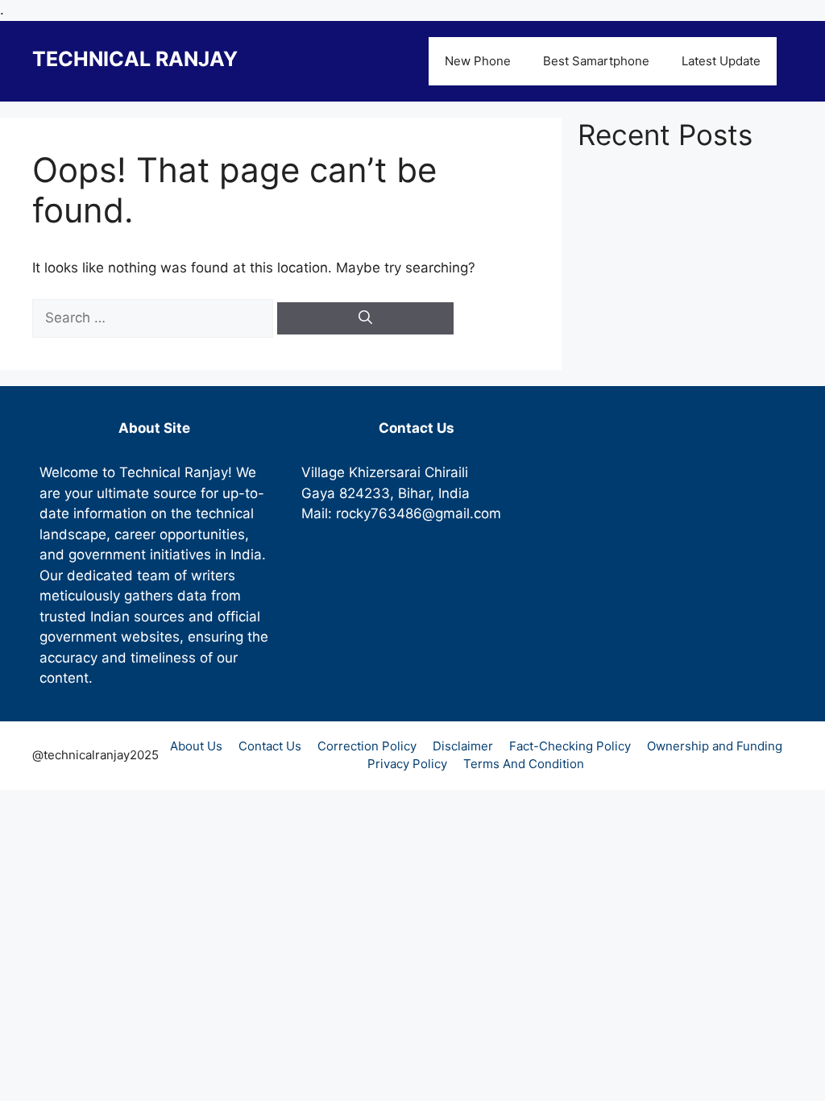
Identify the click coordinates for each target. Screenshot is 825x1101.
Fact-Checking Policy (570, 746)
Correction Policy (367, 746)
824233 (364, 493)
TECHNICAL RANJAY (135, 59)
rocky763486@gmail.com (418, 513)
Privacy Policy (407, 763)
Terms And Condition (523, 763)
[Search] (365, 318)
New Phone (478, 61)
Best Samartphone (596, 61)
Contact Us (269, 746)
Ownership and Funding (714, 746)
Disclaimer (463, 746)
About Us (196, 746)
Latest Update (721, 61)
